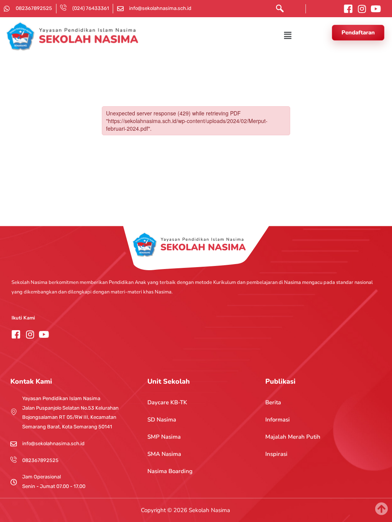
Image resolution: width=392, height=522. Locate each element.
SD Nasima (161, 419)
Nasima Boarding (170, 471)
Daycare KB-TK (167, 402)
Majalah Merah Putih (292, 437)
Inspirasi (276, 454)
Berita (273, 402)
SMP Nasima (164, 437)
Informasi (277, 419)
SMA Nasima (164, 454)
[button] (278, 10)
